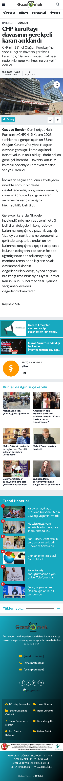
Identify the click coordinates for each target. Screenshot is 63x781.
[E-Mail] (24, 373)
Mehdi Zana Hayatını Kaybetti (44, 448)
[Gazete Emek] (30, 4)
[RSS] (41, 683)
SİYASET (55, 13)
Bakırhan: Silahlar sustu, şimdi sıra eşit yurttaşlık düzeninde (15, 481)
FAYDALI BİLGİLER (42, 767)
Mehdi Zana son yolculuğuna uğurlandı (16, 412)
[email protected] (34, 656)
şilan (25, 366)
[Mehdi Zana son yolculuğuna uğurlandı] (16, 400)
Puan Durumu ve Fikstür (16, 722)
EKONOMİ (39, 13)
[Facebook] (22, 683)
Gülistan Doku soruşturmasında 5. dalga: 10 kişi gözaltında (46, 481)
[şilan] (11, 368)
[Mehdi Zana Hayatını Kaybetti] (46, 436)
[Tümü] (58, 608)
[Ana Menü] (3, 4)
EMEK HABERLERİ (20, 767)
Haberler (7, 22)
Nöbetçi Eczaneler (19, 704)
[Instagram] (34, 683)
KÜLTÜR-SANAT (39, 759)
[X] (28, 683)
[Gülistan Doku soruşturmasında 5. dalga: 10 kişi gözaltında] (46, 468)
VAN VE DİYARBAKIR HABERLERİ (31, 763)
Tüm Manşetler (45, 721)
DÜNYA (23, 13)
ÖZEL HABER (21, 759)
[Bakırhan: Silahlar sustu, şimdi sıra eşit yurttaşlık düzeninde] (16, 468)
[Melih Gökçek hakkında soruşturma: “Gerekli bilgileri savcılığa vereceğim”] (16, 436)
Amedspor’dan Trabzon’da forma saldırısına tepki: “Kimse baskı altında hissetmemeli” (46, 416)
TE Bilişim (40, 776)
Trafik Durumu (45, 710)
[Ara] (57, 4)
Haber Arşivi (44, 731)
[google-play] (31, 691)
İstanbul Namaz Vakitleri (16, 712)
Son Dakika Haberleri (13, 733)
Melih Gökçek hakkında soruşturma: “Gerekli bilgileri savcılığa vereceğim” (16, 450)
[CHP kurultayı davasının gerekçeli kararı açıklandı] (31, 96)
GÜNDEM (9, 13)
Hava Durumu (45, 704)
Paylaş (10, 119)
